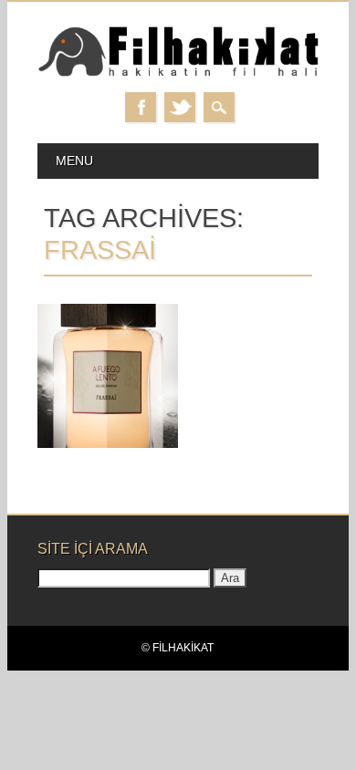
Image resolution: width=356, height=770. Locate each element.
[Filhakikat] (178, 73)
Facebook (140, 107)
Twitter (179, 107)
